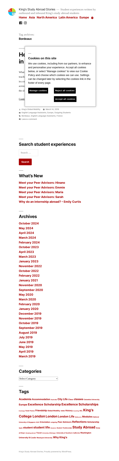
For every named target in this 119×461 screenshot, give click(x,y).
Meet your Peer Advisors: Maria (41, 192)
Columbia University (91, 399)
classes (78, 399)
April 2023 (26, 252)
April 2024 (26, 233)
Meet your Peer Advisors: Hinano (42, 182)
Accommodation (41, 399)
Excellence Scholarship (44, 404)
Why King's (60, 437)
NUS (37, 422)
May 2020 (26, 294)
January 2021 (28, 280)
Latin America (68, 17)
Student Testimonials (64, 428)
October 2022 (29, 271)
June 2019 (26, 342)
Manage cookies (38, 90)
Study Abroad (83, 427)
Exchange (22, 411)
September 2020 (31, 290)
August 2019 (28, 332)
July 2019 (26, 337)
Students (53, 428)
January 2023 (28, 261)
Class (70, 399)
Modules (87, 416)
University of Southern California (68, 433)
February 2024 (29, 242)
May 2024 (26, 228)
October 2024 (29, 223)
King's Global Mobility (31, 109)
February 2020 (29, 304)
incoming (76, 411)
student (28, 427)
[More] (92, 17)
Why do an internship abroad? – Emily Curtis (50, 201)
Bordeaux (26, 116)
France (60, 116)
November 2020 (30, 285)
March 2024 (27, 237)
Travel (39, 433)
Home (23, 17)
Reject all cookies (65, 90)
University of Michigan (49, 433)
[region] (60, 76)
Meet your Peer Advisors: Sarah (41, 197)
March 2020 (27, 299)
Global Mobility (54, 411)
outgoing (54, 422)
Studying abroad (31, 433)
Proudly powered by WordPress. (58, 451)
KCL (81, 411)
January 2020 (28, 309)
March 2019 (27, 356)
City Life (63, 399)
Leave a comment (29, 119)
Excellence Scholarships (79, 404)
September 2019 (30, 328)
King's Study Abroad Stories (37, 9)
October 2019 (28, 323)
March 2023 (27, 256)
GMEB (63, 411)
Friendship (41, 410)
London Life (66, 416)
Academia (25, 399)
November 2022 (30, 266)
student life (41, 427)
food (27, 411)
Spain (21, 428)
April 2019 (26, 351)
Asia (32, 17)
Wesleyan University (44, 438)
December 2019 (30, 313)
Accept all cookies (65, 99)
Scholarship (93, 422)
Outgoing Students (62, 112)
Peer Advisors (65, 422)
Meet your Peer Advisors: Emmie (42, 187)
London (51, 416)
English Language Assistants (34, 112)
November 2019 (30, 318)
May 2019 (26, 347)
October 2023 (29, 247)
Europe (84, 17)
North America (47, 17)
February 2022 (29, 275)
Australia (54, 399)
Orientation (45, 422)
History (69, 410)
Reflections (79, 421)
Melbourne (78, 417)
